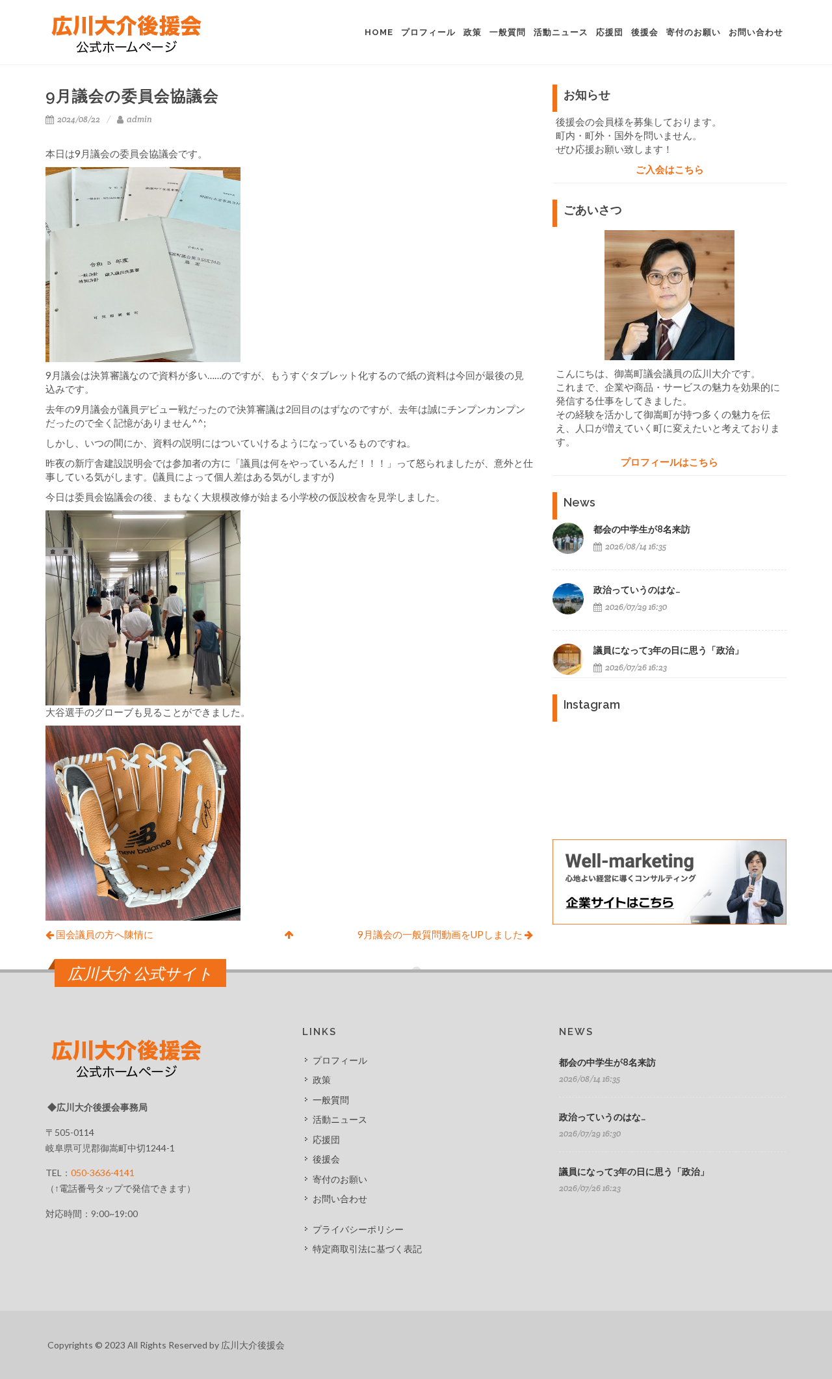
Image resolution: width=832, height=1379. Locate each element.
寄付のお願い (340, 1179)
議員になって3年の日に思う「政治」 (668, 650)
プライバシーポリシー (358, 1229)
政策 (322, 1079)
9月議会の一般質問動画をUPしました (441, 934)
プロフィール (340, 1060)
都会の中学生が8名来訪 (641, 529)
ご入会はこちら (670, 169)
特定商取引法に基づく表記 (367, 1248)
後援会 (326, 1158)
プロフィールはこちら (669, 461)
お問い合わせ (340, 1198)
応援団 (326, 1139)
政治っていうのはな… (636, 589)
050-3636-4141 (103, 1172)
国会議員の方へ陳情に (103, 934)
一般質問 (331, 1099)
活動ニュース (340, 1119)
